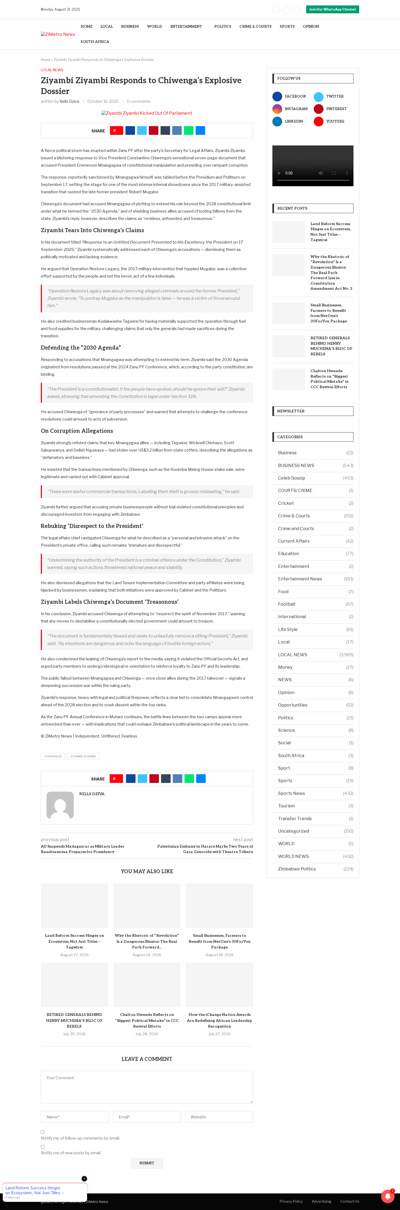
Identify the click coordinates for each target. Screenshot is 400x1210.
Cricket (315, 503)
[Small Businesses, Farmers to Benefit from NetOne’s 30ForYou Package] (219, 906)
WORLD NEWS (315, 856)
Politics (315, 717)
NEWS (315, 679)
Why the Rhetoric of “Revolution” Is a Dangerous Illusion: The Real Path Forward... (147, 941)
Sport (315, 768)
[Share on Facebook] (130, 130)
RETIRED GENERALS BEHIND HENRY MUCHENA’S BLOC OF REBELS (74, 1020)
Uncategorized (315, 831)
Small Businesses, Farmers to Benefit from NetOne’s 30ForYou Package (220, 941)
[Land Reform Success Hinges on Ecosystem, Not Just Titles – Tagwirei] (74, 906)
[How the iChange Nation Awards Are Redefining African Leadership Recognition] (219, 985)
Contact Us (349, 1201)
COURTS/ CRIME (315, 490)
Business (315, 452)
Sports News (315, 793)
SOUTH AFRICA (95, 42)
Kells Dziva (69, 101)
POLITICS (222, 26)
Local (315, 642)
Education (315, 553)
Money (315, 667)
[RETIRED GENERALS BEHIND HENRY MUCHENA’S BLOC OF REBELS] (74, 985)
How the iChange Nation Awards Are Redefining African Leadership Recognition (219, 1020)
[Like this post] (118, 130)
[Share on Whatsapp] (188, 130)
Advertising (321, 1201)
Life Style (315, 629)
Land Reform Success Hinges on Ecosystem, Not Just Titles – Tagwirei (74, 941)
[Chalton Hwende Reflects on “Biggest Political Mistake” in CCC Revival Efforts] (147, 985)
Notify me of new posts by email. (71, 1152)
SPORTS (287, 26)
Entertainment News (315, 578)
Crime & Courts (315, 515)
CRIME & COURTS (255, 26)
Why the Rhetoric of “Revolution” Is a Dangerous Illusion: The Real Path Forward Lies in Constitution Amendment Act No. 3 (331, 272)
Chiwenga (52, 756)
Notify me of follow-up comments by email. (80, 1138)
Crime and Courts (315, 528)
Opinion (315, 692)
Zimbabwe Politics (315, 869)
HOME (86, 26)
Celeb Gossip (315, 478)
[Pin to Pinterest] (153, 130)
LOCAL (106, 26)
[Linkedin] (297, 9)
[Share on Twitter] (142, 130)
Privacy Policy (291, 1201)
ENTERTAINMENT (186, 26)
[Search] (356, 34)
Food (315, 591)
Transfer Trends (315, 818)
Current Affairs (315, 541)
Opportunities (315, 705)
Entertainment (315, 566)
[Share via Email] (200, 130)
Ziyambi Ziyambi (83, 756)
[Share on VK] (177, 130)
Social (315, 742)
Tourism (315, 805)
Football (315, 604)
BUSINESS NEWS (315, 465)
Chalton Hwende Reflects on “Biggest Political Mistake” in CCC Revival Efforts (147, 1020)
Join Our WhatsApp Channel (332, 9)
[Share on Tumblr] (165, 130)
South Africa (315, 755)
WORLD (154, 26)
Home (46, 59)
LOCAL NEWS (315, 654)
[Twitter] (286, 9)
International (315, 616)
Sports (315, 780)
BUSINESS (130, 26)
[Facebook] (276, 9)
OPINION (311, 26)
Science (315, 730)
